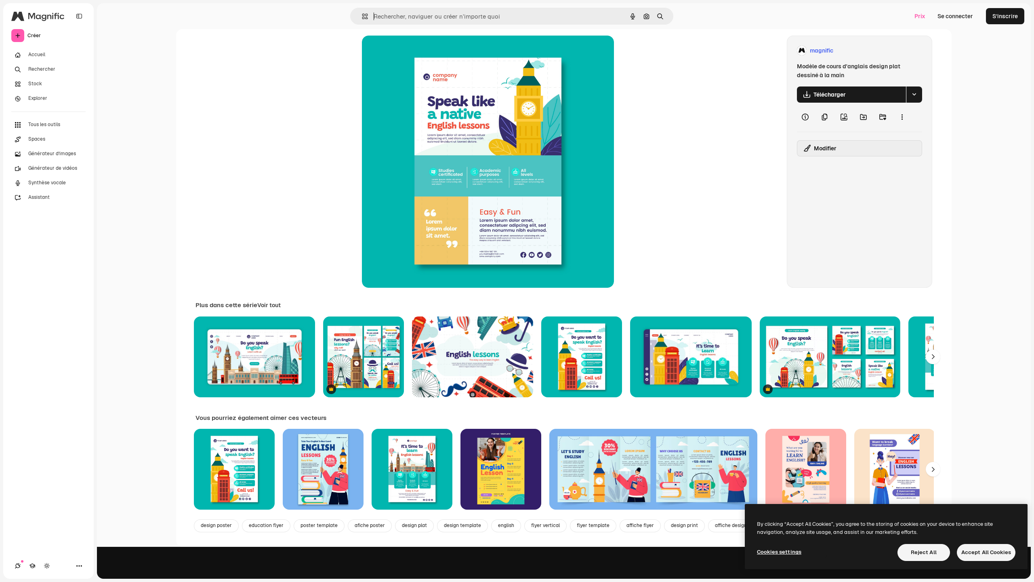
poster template (319, 525)
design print (684, 525)
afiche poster (370, 525)
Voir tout (269, 305)
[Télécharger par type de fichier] (914, 94)
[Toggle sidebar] (79, 16)
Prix (919, 16)
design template (462, 525)
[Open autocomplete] (362, 16)
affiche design (731, 525)
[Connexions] (17, 565)
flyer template (593, 525)
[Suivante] (933, 356)
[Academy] (32, 565)
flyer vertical (545, 525)
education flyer (266, 525)
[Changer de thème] (46, 565)
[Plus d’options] (902, 117)
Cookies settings (779, 551)
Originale (415, 51)
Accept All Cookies (986, 552)
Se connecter (955, 16)
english (506, 525)
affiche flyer (640, 525)
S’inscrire (1005, 16)
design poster (216, 525)
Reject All (924, 552)
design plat (414, 525)
